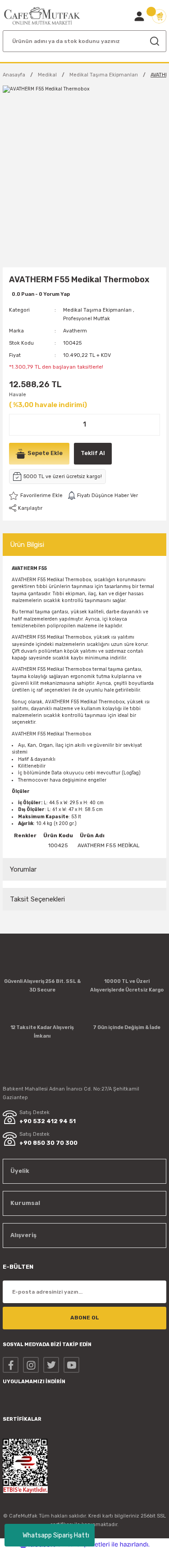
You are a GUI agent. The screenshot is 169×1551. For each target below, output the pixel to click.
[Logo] (42, 16)
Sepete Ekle (45, 453)
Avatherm (75, 331)
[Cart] (159, 16)
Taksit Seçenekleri (37, 899)
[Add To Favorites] (36, 495)
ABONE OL (84, 1317)
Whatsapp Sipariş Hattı (56, 1535)
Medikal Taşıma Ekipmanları (97, 310)
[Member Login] (139, 16)
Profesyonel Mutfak (86, 319)
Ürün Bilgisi (27, 545)
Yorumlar (23, 869)
